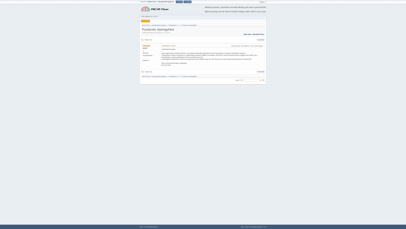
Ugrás (237, 80)
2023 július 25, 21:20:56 (169, 46)
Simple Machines (154, 227)
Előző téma (247, 34)
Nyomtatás (260, 40)
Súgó (242, 227)
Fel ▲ (264, 227)
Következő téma (258, 34)
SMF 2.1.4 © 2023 (144, 227)
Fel (142, 72)
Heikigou (146, 46)
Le (142, 40)
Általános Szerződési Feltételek (253, 227)
